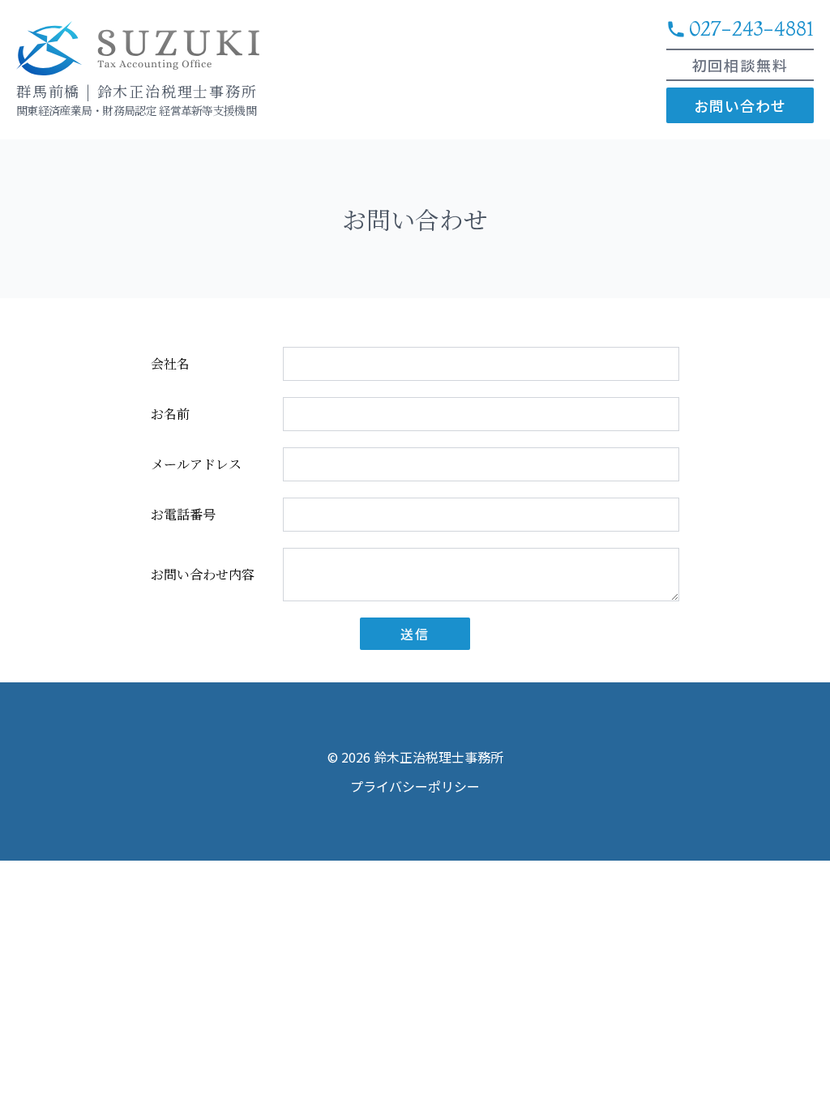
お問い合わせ (739, 105)
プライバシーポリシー (415, 786)
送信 (414, 633)
